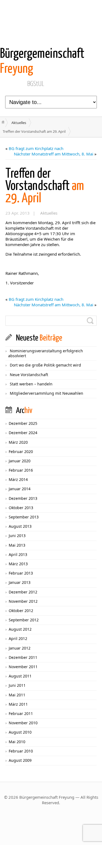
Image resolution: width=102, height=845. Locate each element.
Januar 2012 (19, 648)
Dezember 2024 (23, 432)
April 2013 (18, 554)
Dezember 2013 (23, 498)
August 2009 (20, 760)
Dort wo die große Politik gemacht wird (45, 365)
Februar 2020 (21, 451)
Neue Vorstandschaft (29, 374)
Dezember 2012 (23, 592)
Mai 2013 (17, 545)
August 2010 (20, 732)
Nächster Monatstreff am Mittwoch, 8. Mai (53, 154)
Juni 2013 (17, 535)
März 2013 (18, 563)
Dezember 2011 (23, 657)
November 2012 (23, 601)
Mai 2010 (17, 741)
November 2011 (23, 666)
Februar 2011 (21, 713)
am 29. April (44, 186)
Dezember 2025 (23, 423)
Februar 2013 (21, 573)
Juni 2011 (17, 685)
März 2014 (18, 479)
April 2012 (18, 638)
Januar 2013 (19, 582)
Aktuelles (18, 122)
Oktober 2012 (21, 610)
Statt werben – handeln (31, 384)
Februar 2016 (21, 470)
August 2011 (20, 676)
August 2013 (20, 526)
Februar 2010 (21, 751)
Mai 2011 (17, 694)
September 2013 (24, 517)
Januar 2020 (19, 460)
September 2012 (24, 619)
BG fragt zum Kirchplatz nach (36, 148)
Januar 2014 (19, 488)
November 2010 (23, 722)
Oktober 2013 (21, 507)
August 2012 (20, 629)
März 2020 (18, 442)
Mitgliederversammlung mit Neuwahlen (46, 393)
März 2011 (18, 704)
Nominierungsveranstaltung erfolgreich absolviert (45, 353)
